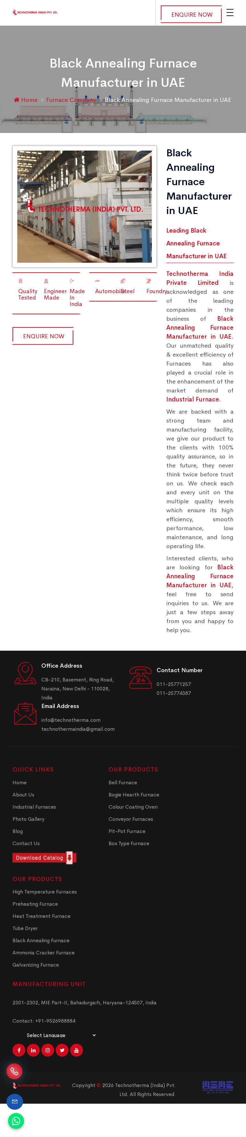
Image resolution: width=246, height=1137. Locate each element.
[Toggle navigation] (230, 12)
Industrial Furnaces (34, 806)
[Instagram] (47, 1050)
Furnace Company (72, 100)
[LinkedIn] (33, 1050)
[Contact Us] (14, 1102)
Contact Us (26, 843)
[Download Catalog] (55, 858)
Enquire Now (192, 14)
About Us (23, 794)
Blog (17, 831)
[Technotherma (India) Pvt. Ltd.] (34, 12)
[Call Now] (14, 1077)
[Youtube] (76, 1050)
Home (28, 100)
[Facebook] (18, 1050)
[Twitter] (62, 1050)
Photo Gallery (28, 819)
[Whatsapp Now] (16, 1121)
